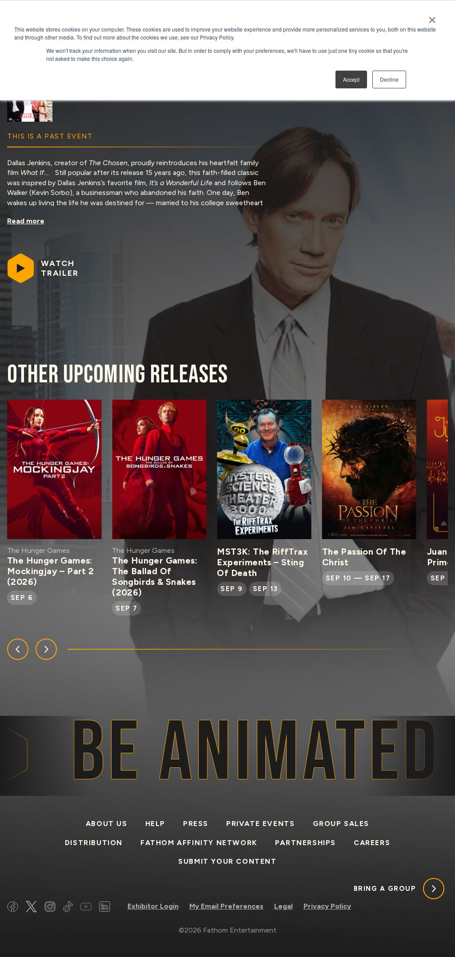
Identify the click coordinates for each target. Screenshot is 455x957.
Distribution (94, 842)
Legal (283, 906)
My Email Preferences (226, 906)
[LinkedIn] (104, 908)
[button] (17, 649)
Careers (372, 842)
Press (195, 823)
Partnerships (305, 842)
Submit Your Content (227, 861)
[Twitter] (31, 908)
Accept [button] (351, 79)
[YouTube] (86, 908)
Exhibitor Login (153, 906)
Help (155, 823)
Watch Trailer (60, 268)
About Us (107, 823)
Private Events (260, 823)
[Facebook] (12, 908)
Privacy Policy (327, 906)
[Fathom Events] (408, 908)
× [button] (432, 17)
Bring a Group (385, 889)
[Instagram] (50, 908)
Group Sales (341, 823)
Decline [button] (389, 79)
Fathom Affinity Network (198, 842)
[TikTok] (68, 908)
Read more (25, 221)
